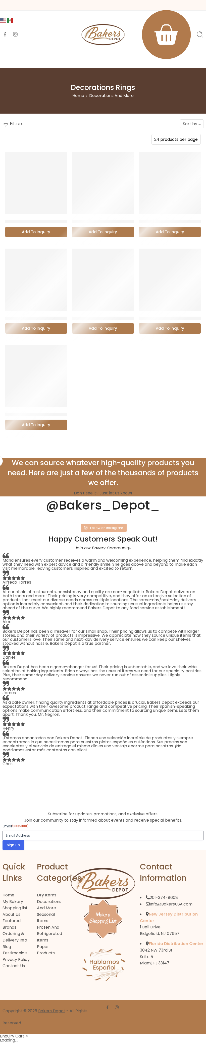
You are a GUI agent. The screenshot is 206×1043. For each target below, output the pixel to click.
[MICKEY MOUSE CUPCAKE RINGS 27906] (36, 280)
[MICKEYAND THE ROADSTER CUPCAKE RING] (103, 280)
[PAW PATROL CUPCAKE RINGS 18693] (170, 280)
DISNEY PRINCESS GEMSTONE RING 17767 (117, 222)
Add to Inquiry (36, 231)
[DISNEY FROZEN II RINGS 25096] (36, 183)
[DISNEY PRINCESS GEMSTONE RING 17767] (103, 183)
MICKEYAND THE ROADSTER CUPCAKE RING (120, 318)
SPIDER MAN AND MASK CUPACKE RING (48, 415)
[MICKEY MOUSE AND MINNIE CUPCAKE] (170, 183)
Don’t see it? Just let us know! (103, 493)
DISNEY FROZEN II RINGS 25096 (39, 222)
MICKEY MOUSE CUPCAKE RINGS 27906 (49, 318)
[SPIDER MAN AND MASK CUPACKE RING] (36, 376)
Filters (16, 123)
